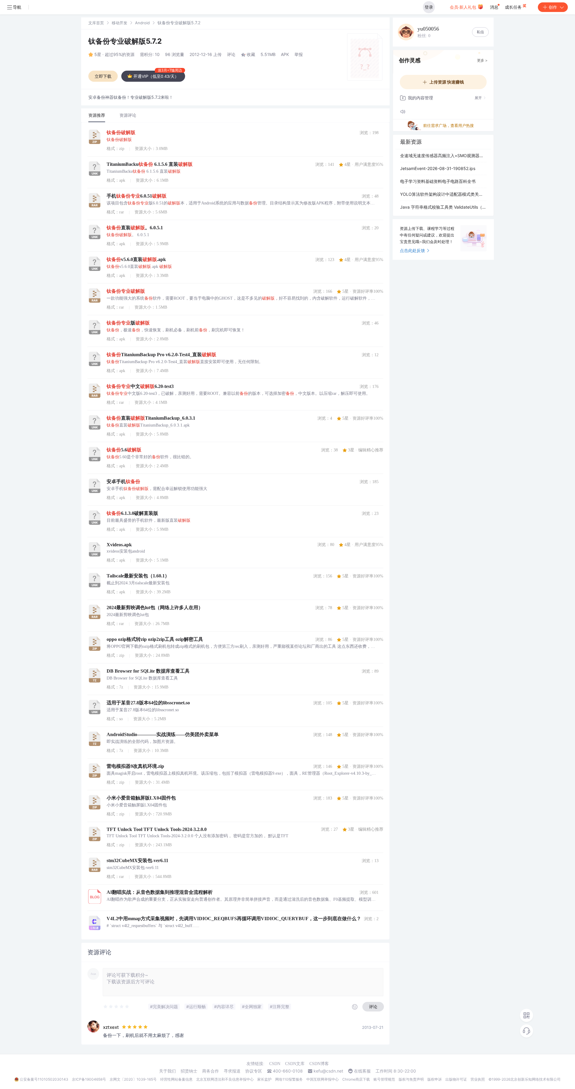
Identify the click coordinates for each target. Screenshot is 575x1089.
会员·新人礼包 (463, 7)
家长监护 (264, 1079)
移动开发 (119, 22)
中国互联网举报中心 (322, 1079)
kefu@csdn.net (328, 1071)
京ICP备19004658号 (89, 1079)
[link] (96, 22)
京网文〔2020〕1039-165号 (133, 1079)
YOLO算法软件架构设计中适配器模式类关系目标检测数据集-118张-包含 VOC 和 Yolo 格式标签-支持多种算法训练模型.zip (443, 194)
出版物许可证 (456, 1079)
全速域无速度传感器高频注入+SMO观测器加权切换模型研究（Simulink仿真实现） (443, 155)
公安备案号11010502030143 (44, 1079)
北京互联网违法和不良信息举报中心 (225, 1079)
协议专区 (253, 1071)
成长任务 (514, 7)
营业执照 (477, 1079)
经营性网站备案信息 (176, 1079)
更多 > (482, 60)
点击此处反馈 (412, 250)
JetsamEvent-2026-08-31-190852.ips (437, 168)
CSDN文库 (295, 1063)
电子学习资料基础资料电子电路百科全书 (438, 181)
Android (142, 22)
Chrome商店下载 (356, 1079)
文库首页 (96, 22)
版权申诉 (434, 1079)
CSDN (274, 1063)
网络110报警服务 (289, 1079)
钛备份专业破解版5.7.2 (125, 41)
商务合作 (210, 1071)
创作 (553, 7)
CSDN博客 (319, 1063)
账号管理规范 (384, 1079)
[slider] (116, 1007)
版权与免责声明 (411, 1079)
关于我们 (167, 1071)
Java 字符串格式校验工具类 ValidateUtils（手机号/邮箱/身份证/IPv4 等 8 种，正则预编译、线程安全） (443, 207)
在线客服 (362, 1071)
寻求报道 (232, 1071)
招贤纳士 (189, 1071)
